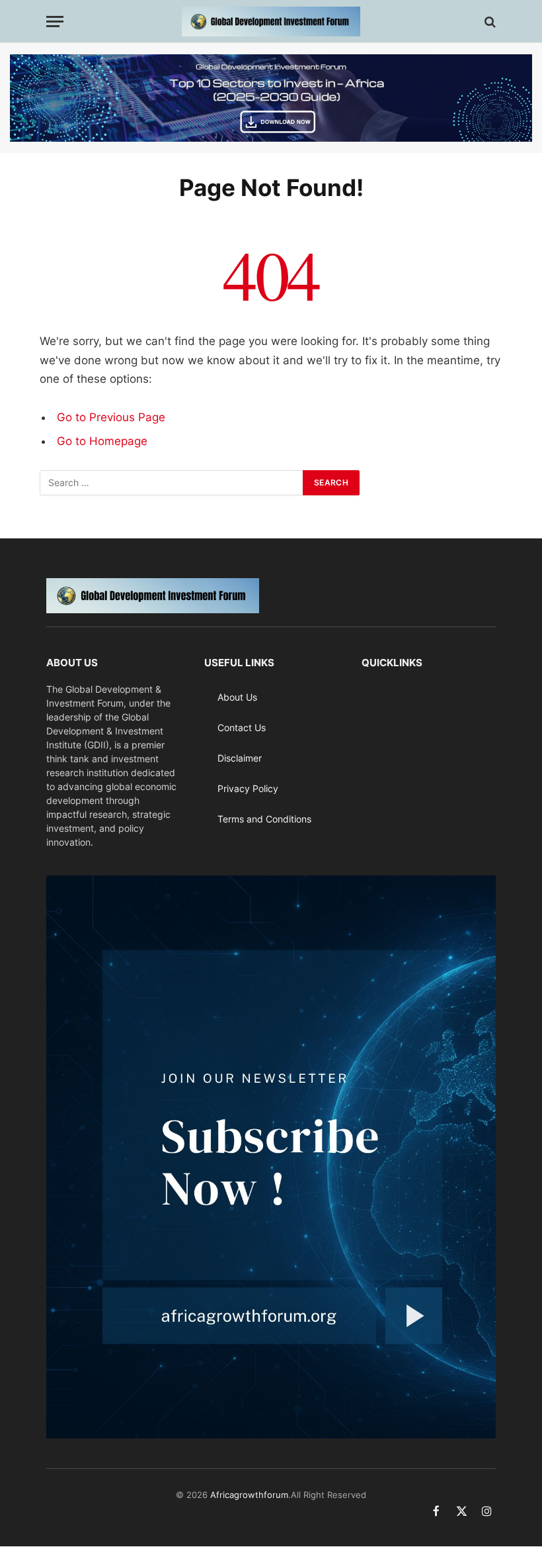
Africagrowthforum (249, 1494)
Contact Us (241, 727)
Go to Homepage (102, 441)
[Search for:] (172, 482)
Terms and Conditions (264, 818)
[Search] (489, 21)
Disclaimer (239, 758)
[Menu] (54, 21)
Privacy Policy (247, 788)
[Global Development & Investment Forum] (271, 21)
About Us (237, 697)
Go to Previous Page (111, 417)
